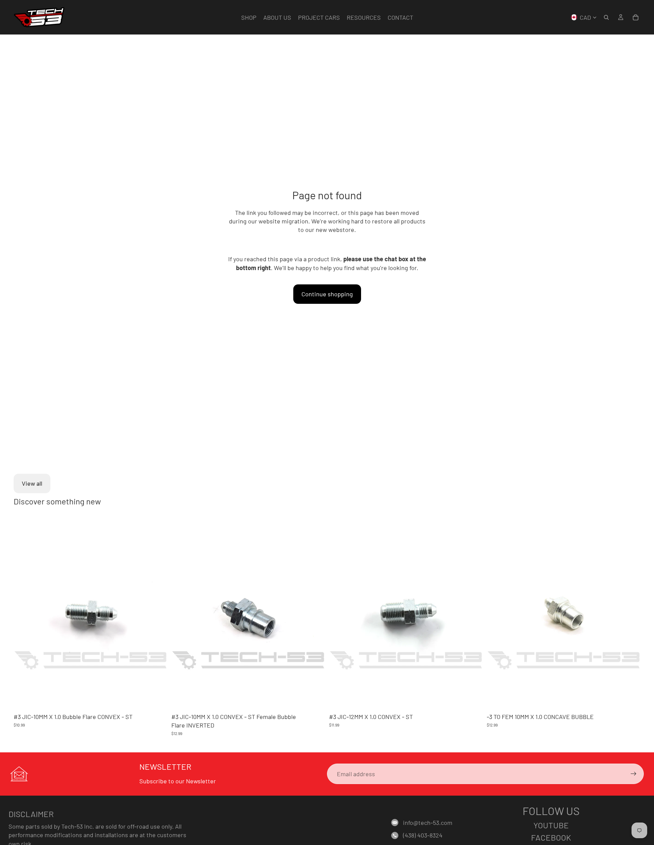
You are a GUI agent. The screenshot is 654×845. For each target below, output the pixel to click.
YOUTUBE (551, 825)
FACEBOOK (551, 837)
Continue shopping (327, 294)
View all (32, 483)
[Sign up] (633, 774)
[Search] (606, 17)
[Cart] (635, 17)
